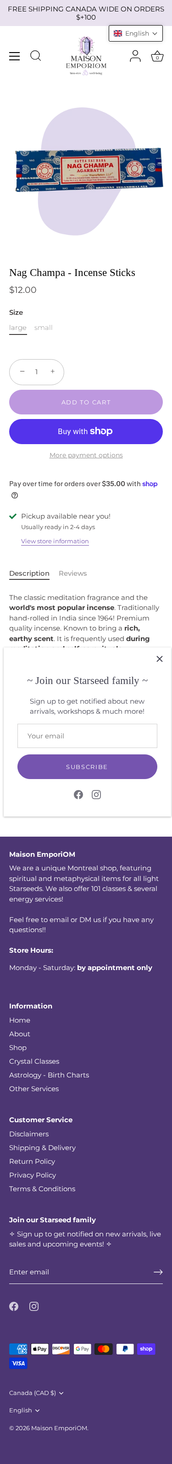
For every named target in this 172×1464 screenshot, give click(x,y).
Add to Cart (86, 402)
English (20, 1410)
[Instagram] (96, 794)
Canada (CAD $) (32, 1393)
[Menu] (15, 56)
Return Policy (32, 1161)
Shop (18, 1047)
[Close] (160, 659)
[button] (135, 33)
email (59, 919)
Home (19, 1020)
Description (29, 573)
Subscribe (87, 766)
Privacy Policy (32, 1175)
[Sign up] (158, 1272)
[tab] (34, 573)
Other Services (34, 1088)
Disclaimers (29, 1134)
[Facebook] (78, 794)
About (19, 1033)
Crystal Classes (34, 1061)
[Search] (36, 57)
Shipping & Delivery (42, 1147)
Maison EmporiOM (59, 1428)
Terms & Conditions (42, 1188)
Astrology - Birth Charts (49, 1075)
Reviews (73, 573)
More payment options (86, 455)
